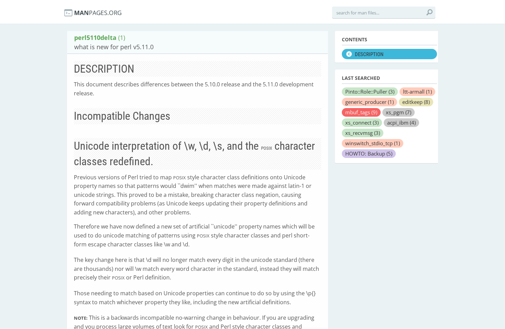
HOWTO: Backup (368, 153)
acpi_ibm (401, 122)
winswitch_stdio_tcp (372, 143)
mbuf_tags (361, 112)
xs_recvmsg (362, 132)
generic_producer (369, 101)
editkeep (416, 101)
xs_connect (362, 122)
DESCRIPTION (369, 54)
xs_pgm (398, 112)
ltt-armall (417, 91)
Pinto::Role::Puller (369, 91)
